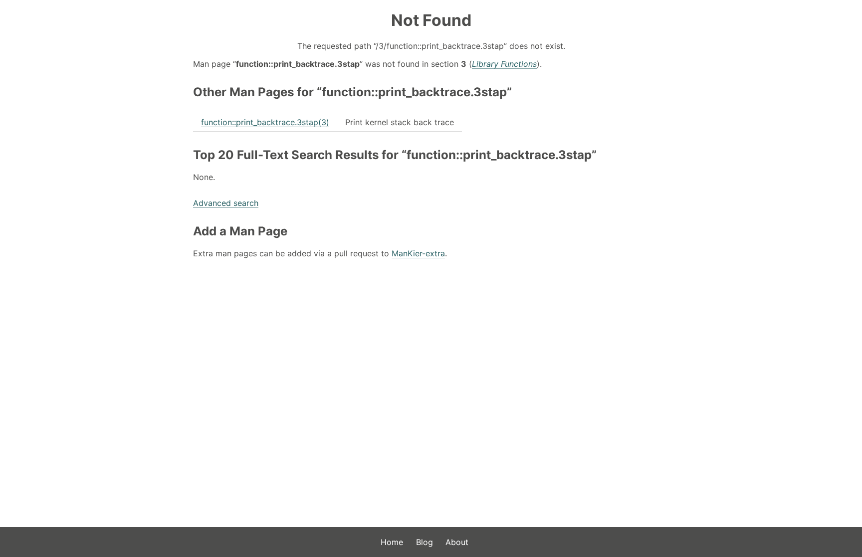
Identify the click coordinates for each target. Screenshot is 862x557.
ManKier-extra (418, 253)
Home (392, 542)
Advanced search (225, 203)
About (456, 542)
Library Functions (504, 64)
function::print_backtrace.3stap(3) (265, 122)
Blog (424, 542)
